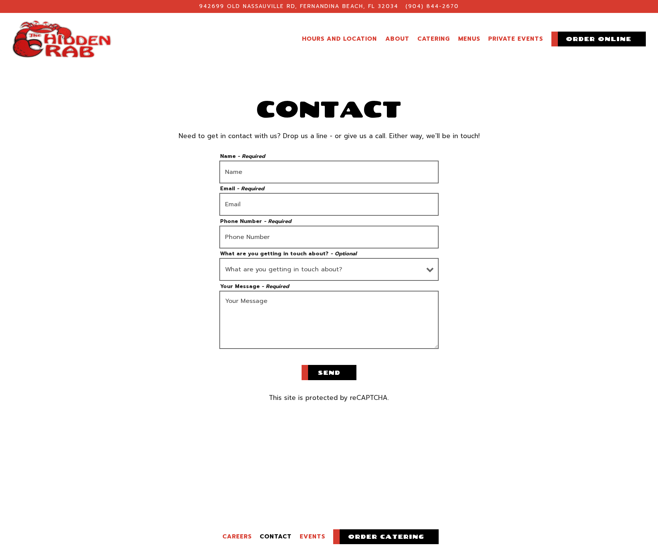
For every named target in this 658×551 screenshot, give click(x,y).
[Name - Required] (329, 172)
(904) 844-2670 (432, 6)
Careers (237, 536)
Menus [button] (469, 38)
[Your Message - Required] (329, 320)
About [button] (397, 38)
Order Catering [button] (386, 536)
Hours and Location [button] (339, 38)
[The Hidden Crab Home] (61, 38)
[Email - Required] (329, 204)
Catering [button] (433, 38)
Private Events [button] (515, 38)
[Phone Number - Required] (329, 237)
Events (312, 536)
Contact (276, 536)
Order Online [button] (598, 38)
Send (329, 372)
